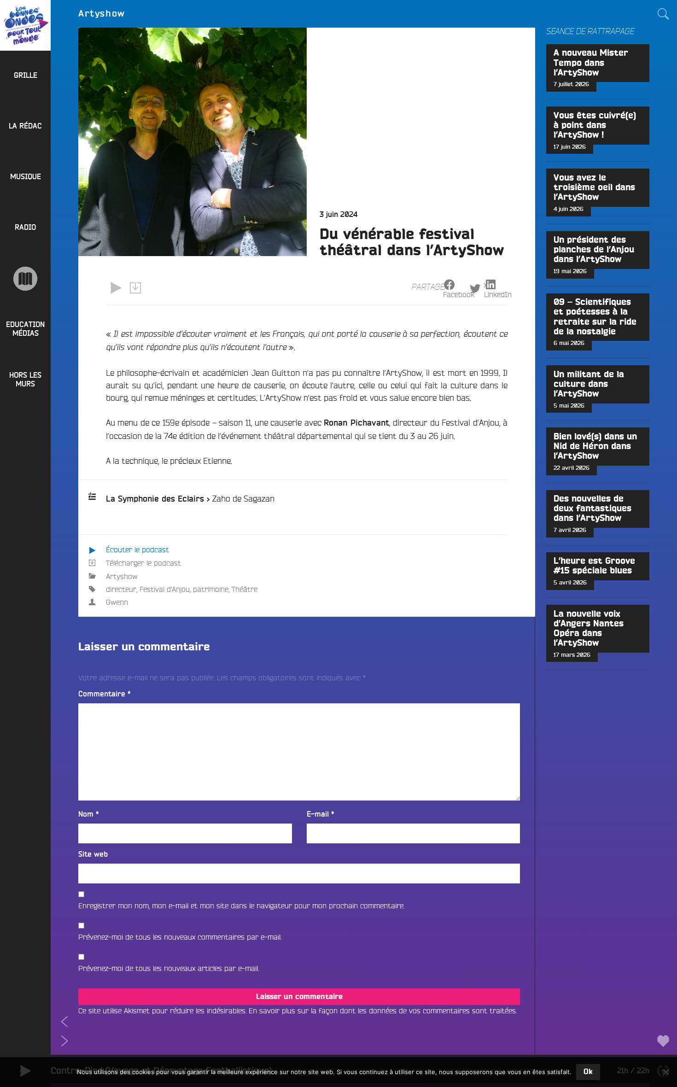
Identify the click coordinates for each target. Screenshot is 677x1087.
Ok (588, 1071)
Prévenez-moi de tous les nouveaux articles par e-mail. (168, 968)
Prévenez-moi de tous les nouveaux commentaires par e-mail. (179, 937)
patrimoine (210, 589)
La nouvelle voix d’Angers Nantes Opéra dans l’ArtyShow (589, 629)
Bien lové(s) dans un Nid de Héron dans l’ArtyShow (595, 446)
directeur (121, 589)
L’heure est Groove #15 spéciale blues (594, 566)
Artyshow (122, 576)
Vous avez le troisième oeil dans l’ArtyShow (594, 188)
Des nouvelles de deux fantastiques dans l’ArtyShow (592, 509)
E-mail (320, 814)
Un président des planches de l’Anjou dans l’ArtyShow (594, 250)
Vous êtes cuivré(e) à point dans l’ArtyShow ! (595, 125)
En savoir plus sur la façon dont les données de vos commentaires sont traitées (382, 1010)
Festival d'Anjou (165, 589)
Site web (93, 854)
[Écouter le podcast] (115, 288)
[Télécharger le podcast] (135, 288)
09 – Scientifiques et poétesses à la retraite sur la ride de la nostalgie (595, 317)
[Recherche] (663, 13)
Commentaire (104, 694)
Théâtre (244, 589)
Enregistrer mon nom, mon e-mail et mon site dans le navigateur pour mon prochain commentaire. (241, 905)
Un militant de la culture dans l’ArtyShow (589, 384)
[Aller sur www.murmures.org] (25, 278)
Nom (88, 814)
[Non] (665, 1071)
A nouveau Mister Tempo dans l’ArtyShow (591, 63)
